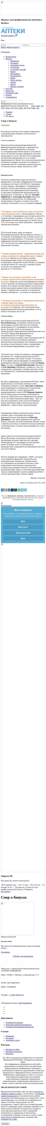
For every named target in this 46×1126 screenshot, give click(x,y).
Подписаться (11, 57)
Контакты (10, 1054)
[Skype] (22, 490)
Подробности (15, 76)
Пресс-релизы (16, 80)
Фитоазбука (15, 74)
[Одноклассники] (5, 490)
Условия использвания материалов (20, 1027)
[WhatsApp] (18, 490)
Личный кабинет (8, 36)
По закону (14, 63)
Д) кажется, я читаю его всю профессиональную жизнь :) (19, 888)
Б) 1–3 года (23, 885)
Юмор (12, 78)
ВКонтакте (23, 527)
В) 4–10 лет (35, 885)
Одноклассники (23, 533)
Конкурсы (10, 91)
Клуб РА (9, 89)
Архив (13, 82)
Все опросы (5, 892)
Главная (9, 112)
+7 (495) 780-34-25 (16, 995)
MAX (23, 521)
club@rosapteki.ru (25, 1003)
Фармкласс (14, 61)
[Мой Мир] (9, 490)
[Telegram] (25, 490)
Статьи (8, 114)
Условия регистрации (14, 1023)
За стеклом (14, 67)
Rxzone (8, 95)
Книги (13, 84)
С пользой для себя (18, 69)
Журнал (9, 59)
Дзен (23, 538)
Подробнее (5, 952)
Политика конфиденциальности (18, 1025)
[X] (12, 490)
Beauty (13, 72)
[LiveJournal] (15, 490)
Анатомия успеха (17, 65)
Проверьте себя (12, 93)
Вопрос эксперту (17, 87)
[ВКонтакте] (2, 490)
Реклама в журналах (14, 1052)
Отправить (28, 889)
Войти (3, 47)
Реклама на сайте (12, 1049)
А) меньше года (9, 885)
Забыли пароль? (13, 47)
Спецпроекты (11, 97)
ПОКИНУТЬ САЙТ (9, 1119)
